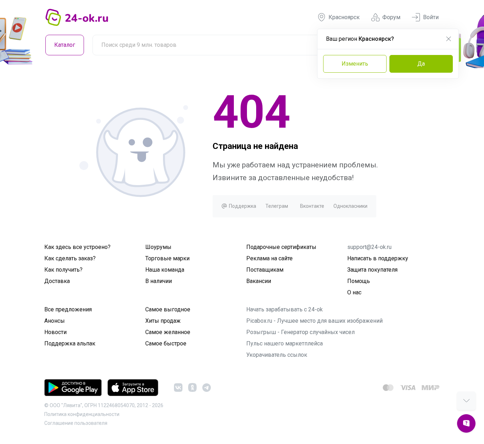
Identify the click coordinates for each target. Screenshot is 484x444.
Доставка (57, 281)
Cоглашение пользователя (75, 423)
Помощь (358, 281)
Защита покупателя (372, 269)
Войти (431, 17)
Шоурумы (158, 247)
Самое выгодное (167, 309)
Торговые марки (167, 258)
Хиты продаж (163, 320)
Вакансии (258, 281)
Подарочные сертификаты (281, 247)
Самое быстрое (165, 343)
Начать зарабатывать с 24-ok (284, 309)
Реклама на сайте (269, 258)
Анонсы (54, 320)
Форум (391, 17)
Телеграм (276, 206)
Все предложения (68, 309)
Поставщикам (264, 269)
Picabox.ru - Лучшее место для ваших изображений (314, 320)
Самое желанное (167, 332)
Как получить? (63, 269)
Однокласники (350, 206)
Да (421, 63)
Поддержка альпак (69, 343)
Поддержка (242, 206)
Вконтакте (312, 206)
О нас (354, 292)
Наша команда (164, 269)
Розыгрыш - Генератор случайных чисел (300, 332)
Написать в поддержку (377, 258)
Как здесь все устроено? (77, 247)
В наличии (158, 281)
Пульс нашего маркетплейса (284, 343)
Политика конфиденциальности (81, 414)
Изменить (355, 63)
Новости (55, 332)
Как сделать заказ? (70, 258)
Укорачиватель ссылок (276, 354)
